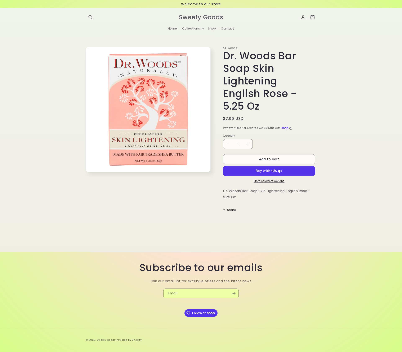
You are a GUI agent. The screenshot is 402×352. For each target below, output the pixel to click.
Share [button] (231, 210)
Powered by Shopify (129, 340)
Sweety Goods (106, 340)
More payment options (269, 181)
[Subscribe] (233, 293)
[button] (90, 17)
